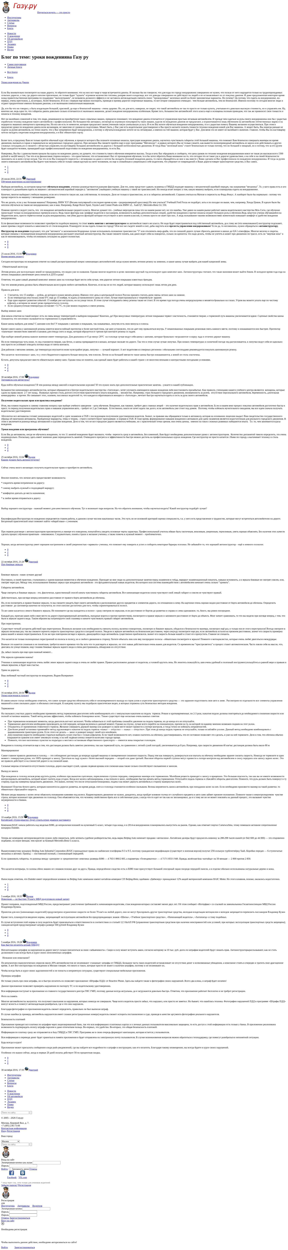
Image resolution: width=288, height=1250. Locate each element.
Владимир (31, 254)
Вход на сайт (7, 1220)
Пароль (5, 1165)
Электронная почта (11, 1208)
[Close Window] (2, 1223)
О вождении (13, 36)
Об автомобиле (15, 39)
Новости (11, 33)
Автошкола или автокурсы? (15, 379)
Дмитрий (30, 179)
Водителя (37, 1206)
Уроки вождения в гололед (15, 695)
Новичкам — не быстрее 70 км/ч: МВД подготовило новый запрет (35, 899)
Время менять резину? (12, 256)
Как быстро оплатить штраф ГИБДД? (20, 945)
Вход (3, 1131)
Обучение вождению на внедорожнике (21, 181)
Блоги (10, 28)
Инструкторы (14, 17)
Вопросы (11, 25)
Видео (10, 49)
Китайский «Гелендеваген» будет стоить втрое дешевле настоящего (36, 820)
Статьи (10, 23)
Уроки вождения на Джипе (15, 82)
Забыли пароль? (9, 1185)
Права (10, 47)
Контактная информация (14, 1128)
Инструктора (8, 1206)
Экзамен (11, 44)
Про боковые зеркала (12, 564)
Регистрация (13, 1131)
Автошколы (13, 20)
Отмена (33, 1169)
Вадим (31, 457)
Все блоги (12, 72)
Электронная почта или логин (16, 1162)
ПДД (9, 41)
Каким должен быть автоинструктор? (20, 460)
